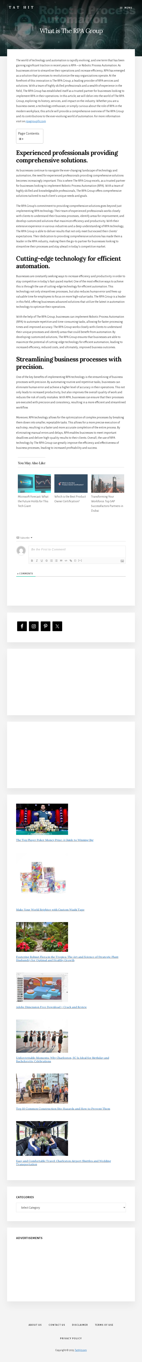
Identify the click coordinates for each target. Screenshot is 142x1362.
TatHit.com (81, 1350)
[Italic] (36, 561)
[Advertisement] (71, 682)
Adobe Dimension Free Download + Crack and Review (51, 1007)
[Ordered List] (51, 561)
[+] (80, 560)
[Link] (70, 561)
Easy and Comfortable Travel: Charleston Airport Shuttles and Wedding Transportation (63, 1162)
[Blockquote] (61, 561)
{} (75, 560)
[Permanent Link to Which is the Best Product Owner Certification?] (71, 476)
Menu (128, 8)
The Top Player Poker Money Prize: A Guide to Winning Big (55, 840)
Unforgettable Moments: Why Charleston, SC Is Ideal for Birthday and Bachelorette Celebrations (62, 1059)
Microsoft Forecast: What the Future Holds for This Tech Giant (33, 501)
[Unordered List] (56, 561)
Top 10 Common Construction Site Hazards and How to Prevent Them (63, 1108)
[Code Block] (66, 561)
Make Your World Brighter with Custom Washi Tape (50, 909)
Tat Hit (22, 7)
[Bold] (32, 561)
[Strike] (46, 561)
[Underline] (41, 561)
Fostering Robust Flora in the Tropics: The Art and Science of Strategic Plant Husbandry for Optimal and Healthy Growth (67, 958)
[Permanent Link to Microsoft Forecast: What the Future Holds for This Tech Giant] (34, 476)
